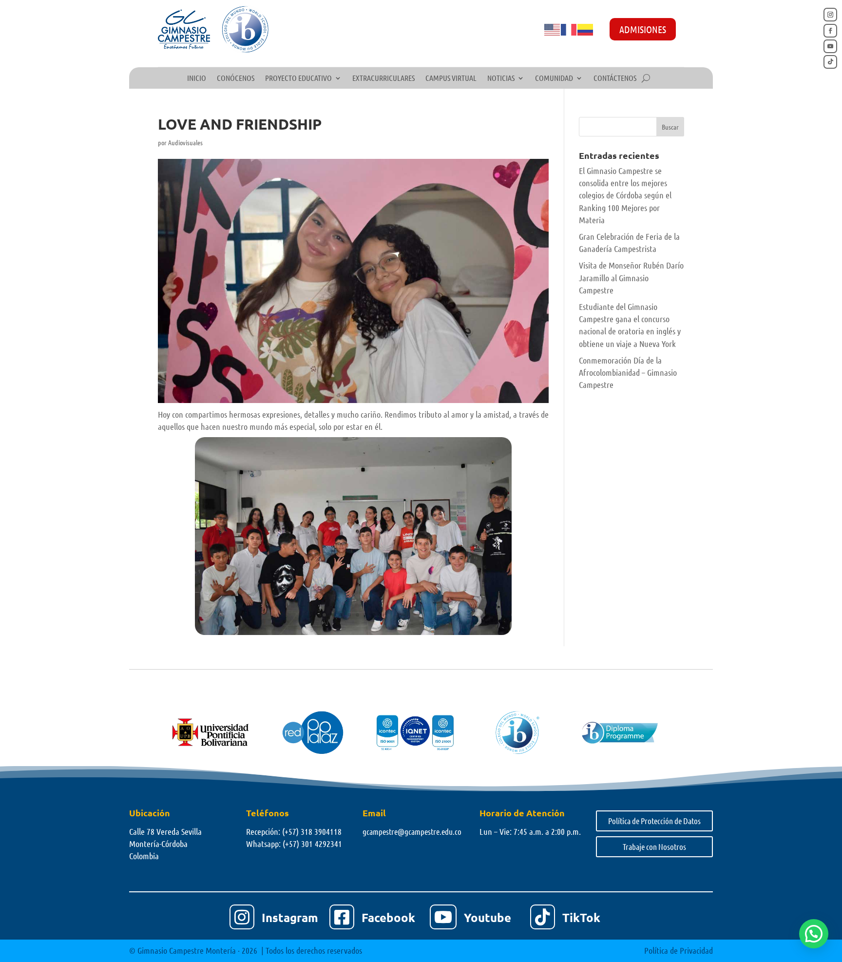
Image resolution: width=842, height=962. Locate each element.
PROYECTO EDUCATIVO (298, 78)
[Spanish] (585, 28)
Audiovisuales (185, 142)
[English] (552, 28)
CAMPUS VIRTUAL (451, 78)
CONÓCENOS (235, 78)
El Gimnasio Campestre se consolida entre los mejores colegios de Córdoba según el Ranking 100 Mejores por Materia (625, 195)
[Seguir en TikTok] (830, 62)
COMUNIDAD (554, 78)
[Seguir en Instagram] (830, 14)
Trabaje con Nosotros (654, 846)
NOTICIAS (501, 78)
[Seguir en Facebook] (830, 31)
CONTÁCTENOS (614, 78)
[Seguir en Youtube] (830, 46)
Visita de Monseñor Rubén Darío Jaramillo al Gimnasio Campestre (631, 277)
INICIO (196, 78)
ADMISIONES (642, 29)
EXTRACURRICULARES (383, 78)
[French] (569, 28)
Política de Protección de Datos (654, 821)
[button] (813, 933)
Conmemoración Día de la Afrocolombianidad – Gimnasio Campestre (628, 372)
